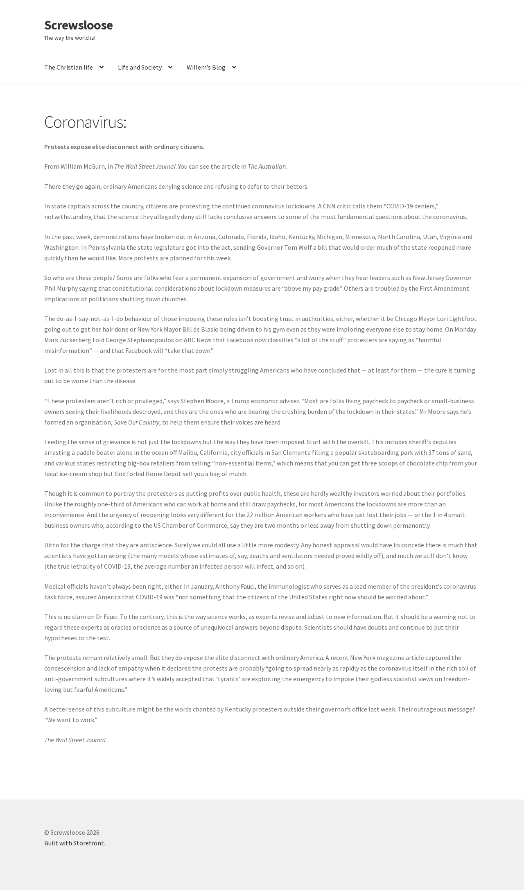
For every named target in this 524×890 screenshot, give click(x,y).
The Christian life (68, 67)
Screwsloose (78, 25)
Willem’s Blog (206, 67)
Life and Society (140, 67)
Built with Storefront (74, 843)
